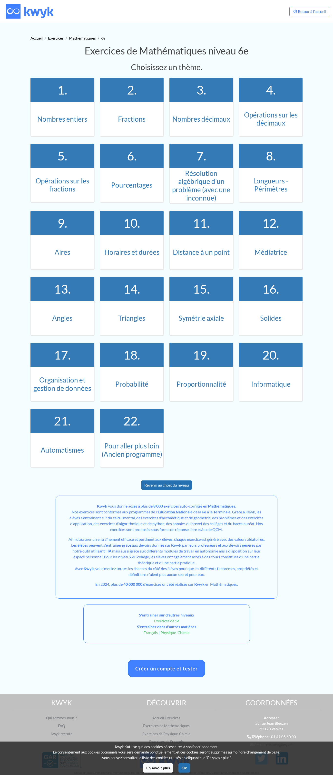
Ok (184, 767)
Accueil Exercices (166, 718)
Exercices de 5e (166, 620)
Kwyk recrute (61, 734)
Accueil (36, 38)
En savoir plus (158, 767)
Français (151, 632)
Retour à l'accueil (311, 11)
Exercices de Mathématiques (166, 725)
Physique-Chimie (174, 632)
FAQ (61, 725)
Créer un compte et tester (166, 668)
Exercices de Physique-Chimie (166, 734)
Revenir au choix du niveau (166, 485)
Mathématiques (82, 38)
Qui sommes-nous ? (61, 718)
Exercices (56, 38)
